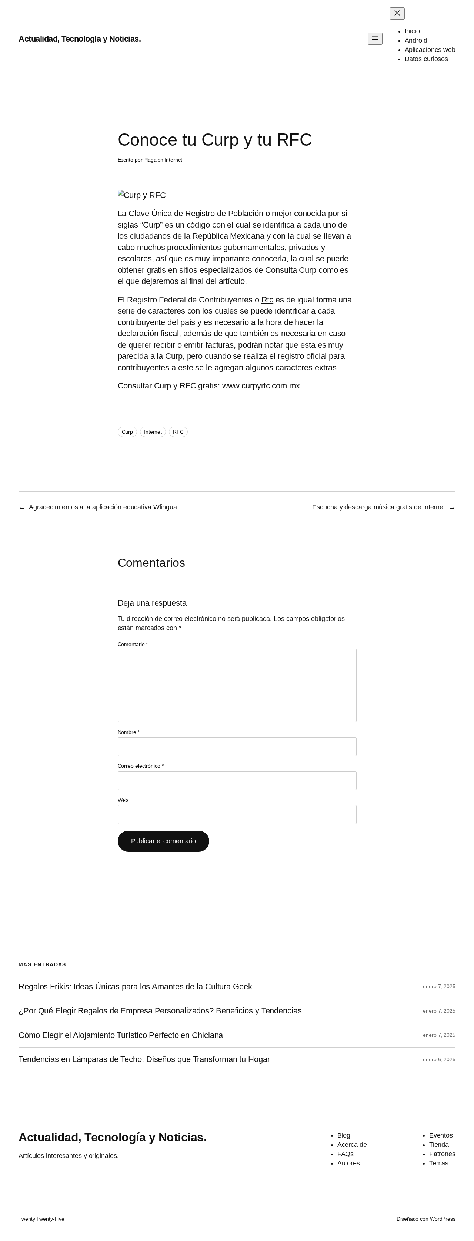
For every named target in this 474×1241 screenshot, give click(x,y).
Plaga (150, 160)
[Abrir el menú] (375, 39)
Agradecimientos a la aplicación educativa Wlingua (103, 507)
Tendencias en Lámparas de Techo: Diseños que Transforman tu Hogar (144, 1059)
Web (123, 800)
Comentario (133, 644)
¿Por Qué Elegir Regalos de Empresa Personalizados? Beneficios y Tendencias (160, 1010)
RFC (178, 432)
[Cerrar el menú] (397, 13)
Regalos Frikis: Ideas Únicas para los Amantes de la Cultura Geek (135, 986)
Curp (127, 432)
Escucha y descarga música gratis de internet (378, 507)
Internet (173, 160)
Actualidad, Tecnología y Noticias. (80, 38)
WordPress (442, 1219)
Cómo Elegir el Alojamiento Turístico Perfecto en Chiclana (121, 1035)
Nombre (129, 732)
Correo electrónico (141, 766)
